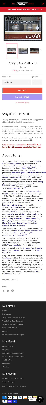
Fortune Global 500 (14, 188)
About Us (5, 367)
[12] (33, 183)
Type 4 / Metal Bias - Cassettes (12, 324)
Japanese (7, 166)
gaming (23, 173)
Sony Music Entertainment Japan (20, 223)
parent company (11, 194)
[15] (14, 211)
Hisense (21, 235)
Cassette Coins (7, 346)
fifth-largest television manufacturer (27, 231)
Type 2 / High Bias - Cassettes (12, 321)
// (11, 164)
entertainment (32, 173)
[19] (8, 244)
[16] (16, 211)
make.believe (18, 245)
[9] (33, 167)
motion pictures (16, 205)
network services (14, 203)
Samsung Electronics (21, 233)
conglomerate (26, 166)
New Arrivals (6, 314)
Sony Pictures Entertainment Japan (22, 218)
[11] (30, 176)
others (22, 225)
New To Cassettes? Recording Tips (14, 386)
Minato (24, 168)
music (11, 207)
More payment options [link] (22, 103)
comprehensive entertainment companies (21, 214)
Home (4, 311)
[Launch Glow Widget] (40, 399)
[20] (34, 244)
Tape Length (6, 77)
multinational (16, 166)
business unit (34, 191)
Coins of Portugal (8, 382)
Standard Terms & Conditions (12, 353)
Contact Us (6, 363)
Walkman (8, 258)
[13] (25, 188)
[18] (26, 234)
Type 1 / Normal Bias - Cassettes (13, 317)
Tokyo (29, 168)
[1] (34, 167)
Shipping (15, 71)
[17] (39, 228)
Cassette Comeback (12, 393)
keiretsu (17, 250)
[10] (10, 174)
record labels (19, 207)
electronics (16, 173)
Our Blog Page (7, 360)
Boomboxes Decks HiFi (10, 328)
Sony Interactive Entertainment (19, 221)
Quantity (35, 77)
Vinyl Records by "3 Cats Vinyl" (13, 378)
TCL (13, 235)
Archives (5, 331)
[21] (10, 252)
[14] (12, 211)
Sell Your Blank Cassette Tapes (13, 335)
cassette (17, 267)
